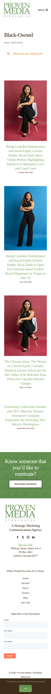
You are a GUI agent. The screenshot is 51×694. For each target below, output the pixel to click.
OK (25, 688)
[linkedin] (33, 537)
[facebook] (17, 537)
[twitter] (23, 537)
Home (6, 42)
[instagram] (28, 537)
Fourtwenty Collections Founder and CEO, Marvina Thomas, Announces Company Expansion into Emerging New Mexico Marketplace (26, 415)
